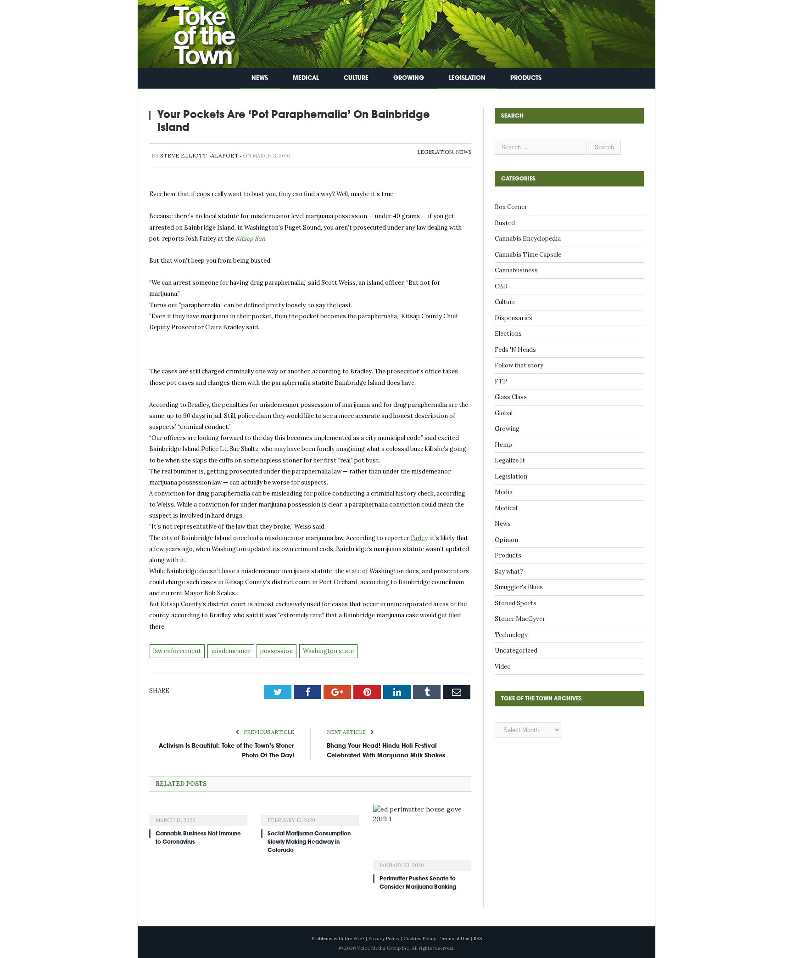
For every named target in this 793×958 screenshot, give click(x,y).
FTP (501, 381)
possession (276, 651)
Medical (306, 78)
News (259, 78)
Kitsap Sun (250, 238)
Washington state (328, 651)
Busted (505, 223)
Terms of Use (454, 938)
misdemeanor (231, 651)
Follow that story (519, 365)
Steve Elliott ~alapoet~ (200, 155)
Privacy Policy (384, 938)
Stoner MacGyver (520, 619)
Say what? (509, 571)
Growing (408, 78)
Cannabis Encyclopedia (528, 238)
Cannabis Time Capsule (528, 255)
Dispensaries (513, 318)
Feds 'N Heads (515, 350)
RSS (478, 938)
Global (504, 413)
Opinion (506, 540)
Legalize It (510, 460)
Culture (356, 78)
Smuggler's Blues (519, 587)
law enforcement (177, 651)
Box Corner (511, 207)
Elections (508, 334)
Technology (511, 635)
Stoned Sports (515, 603)
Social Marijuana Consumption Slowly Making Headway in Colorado (309, 842)
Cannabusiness (516, 270)
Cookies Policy (419, 938)
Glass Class (511, 397)
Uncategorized (516, 650)
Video (503, 667)
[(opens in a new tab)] (198, 814)
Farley (419, 538)
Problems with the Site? (338, 938)
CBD (501, 286)
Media (504, 492)
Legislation (467, 78)
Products (526, 78)
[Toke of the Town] (195, 32)
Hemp (503, 445)
